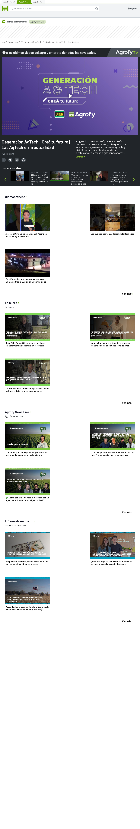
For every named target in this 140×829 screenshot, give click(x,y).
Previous (5, 180)
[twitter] (10, 160)
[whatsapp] (23, 160)
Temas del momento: (17, 21)
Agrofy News (7, 42)
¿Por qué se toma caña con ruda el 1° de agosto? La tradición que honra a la (119, 179)
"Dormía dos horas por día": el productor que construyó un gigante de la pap (79, 179)
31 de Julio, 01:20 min (118, 172)
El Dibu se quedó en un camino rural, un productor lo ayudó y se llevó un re (39, 179)
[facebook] (4, 160)
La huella (9, 307)
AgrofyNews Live (37, 22)
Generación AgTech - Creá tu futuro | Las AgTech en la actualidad (52, 42)
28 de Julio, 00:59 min (39, 172)
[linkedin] (17, 160)
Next (134, 180)
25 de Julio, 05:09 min (79, 172)
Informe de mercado (15, 525)
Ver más (79, 156)
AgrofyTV (19, 42)
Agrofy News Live (14, 416)
